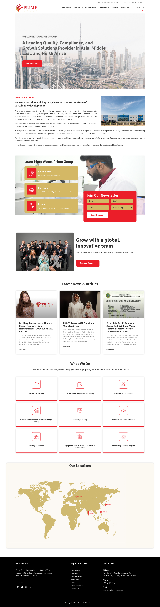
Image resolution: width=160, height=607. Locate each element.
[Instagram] (141, 2)
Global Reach (104, 7)
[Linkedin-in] (138, 2)
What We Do (78, 7)
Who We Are (66, 7)
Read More (22, 349)
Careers (115, 7)
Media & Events (126, 7)
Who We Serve (90, 7)
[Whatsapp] (143, 2)
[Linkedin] (22, 587)
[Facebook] (17, 587)
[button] (142, 10)
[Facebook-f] (136, 2)
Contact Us (139, 7)
